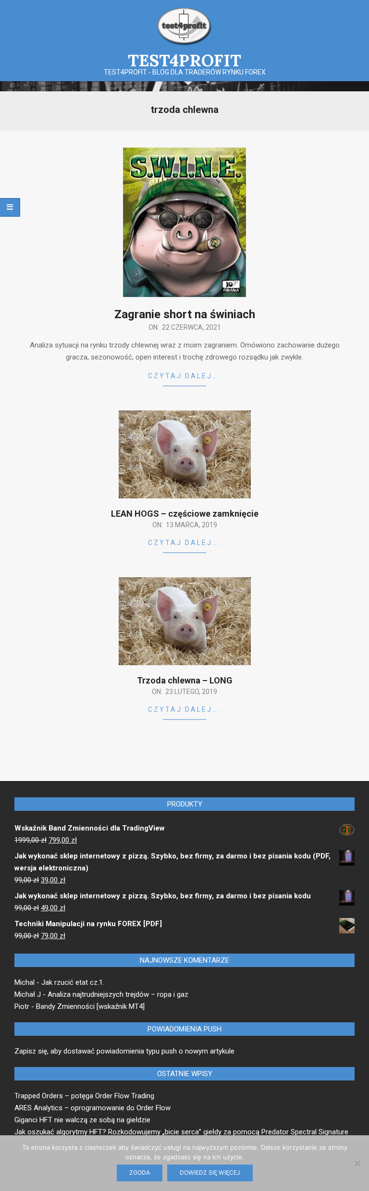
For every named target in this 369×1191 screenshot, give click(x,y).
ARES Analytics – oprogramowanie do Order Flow (92, 1108)
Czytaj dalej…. (184, 376)
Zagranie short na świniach (184, 314)
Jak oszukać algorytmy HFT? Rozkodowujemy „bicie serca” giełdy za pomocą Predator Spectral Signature (181, 1132)
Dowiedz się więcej (210, 1172)
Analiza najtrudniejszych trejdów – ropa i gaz (118, 994)
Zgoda (139, 1172)
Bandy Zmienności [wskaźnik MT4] (90, 1006)
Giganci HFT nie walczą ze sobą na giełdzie (82, 1120)
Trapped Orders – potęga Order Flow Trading (84, 1096)
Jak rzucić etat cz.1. (72, 982)
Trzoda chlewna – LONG (185, 680)
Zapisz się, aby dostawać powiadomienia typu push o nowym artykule (124, 1051)
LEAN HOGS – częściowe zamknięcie (184, 514)
